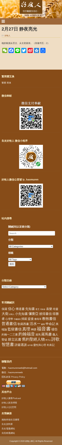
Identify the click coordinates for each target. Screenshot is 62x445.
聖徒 (4, 339)
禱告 (54, 329)
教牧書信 (49, 319)
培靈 (55, 309)
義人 (55, 334)
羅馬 (38, 334)
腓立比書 (14, 339)
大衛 (5, 314)
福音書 (44, 328)
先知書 (30, 309)
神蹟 (33, 329)
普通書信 (9, 324)
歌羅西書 (23, 324)
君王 (37, 309)
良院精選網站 (8, 433)
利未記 (51, 344)
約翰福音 (26, 334)
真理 (26, 329)
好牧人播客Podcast (11, 398)
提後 (31, 318)
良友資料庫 (7, 424)
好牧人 (7, 35)
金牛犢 (30, 345)
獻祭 (43, 324)
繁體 (4, 82)
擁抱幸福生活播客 (10, 419)
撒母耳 (37, 319)
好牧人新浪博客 (9, 402)
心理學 (9, 318)
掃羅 (24, 318)
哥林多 (42, 309)
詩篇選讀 (21, 344)
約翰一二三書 (10, 334)
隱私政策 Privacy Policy (13, 377)
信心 (11, 309)
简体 (9, 82)
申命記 (50, 324)
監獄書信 (15, 329)
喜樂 (49, 309)
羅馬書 (46, 334)
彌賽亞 (33, 314)
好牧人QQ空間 (9, 407)
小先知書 (21, 314)
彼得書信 (45, 314)
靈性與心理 (39, 344)
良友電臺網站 (8, 428)
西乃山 (48, 340)
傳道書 (20, 309)
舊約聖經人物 (33, 339)
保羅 (4, 309)
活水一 (35, 324)
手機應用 (17, 319)
